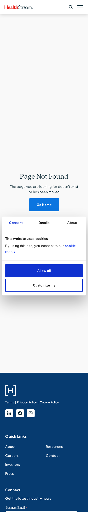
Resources (54, 446)
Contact (53, 455)
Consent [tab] (16, 223)
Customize (41, 285)
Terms (9, 402)
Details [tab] (44, 223)
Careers (12, 455)
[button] (79, 7)
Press (9, 473)
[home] (19, 7)
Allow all (44, 270)
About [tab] (72, 223)
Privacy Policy (27, 402)
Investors (12, 464)
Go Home (44, 205)
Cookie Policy (49, 402)
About (10, 446)
